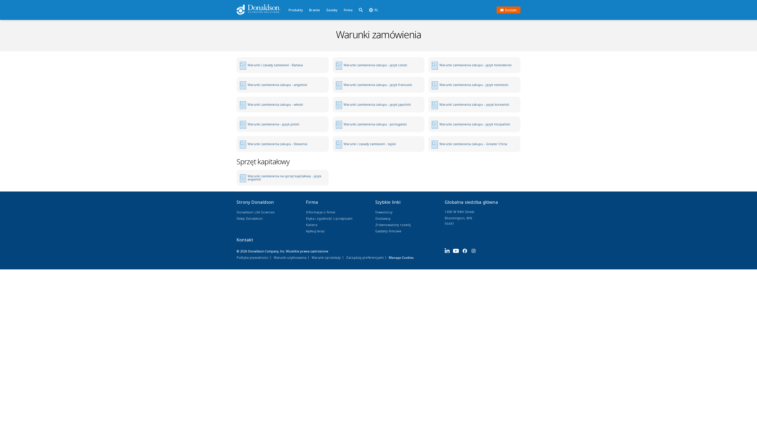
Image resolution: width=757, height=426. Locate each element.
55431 (449, 223)
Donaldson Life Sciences (256, 212)
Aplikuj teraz (315, 231)
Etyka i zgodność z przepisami (329, 218)
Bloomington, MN (458, 218)
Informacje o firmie (320, 212)
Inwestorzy (384, 212)
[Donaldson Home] (261, 10)
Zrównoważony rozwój (393, 224)
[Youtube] (457, 254)
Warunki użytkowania (290, 257)
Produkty (296, 10)
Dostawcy (383, 218)
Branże (314, 10)
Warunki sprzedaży (326, 257)
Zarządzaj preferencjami (365, 257)
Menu (289, 3)
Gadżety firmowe (388, 231)
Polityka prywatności (252, 257)
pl (376, 10)
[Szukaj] (361, 10)
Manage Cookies (401, 257)
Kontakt (245, 240)
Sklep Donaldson (250, 218)
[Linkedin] (449, 254)
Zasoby (331, 10)
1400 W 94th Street (460, 212)
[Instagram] (475, 254)
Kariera (311, 224)
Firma (348, 10)
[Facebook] (466, 254)
